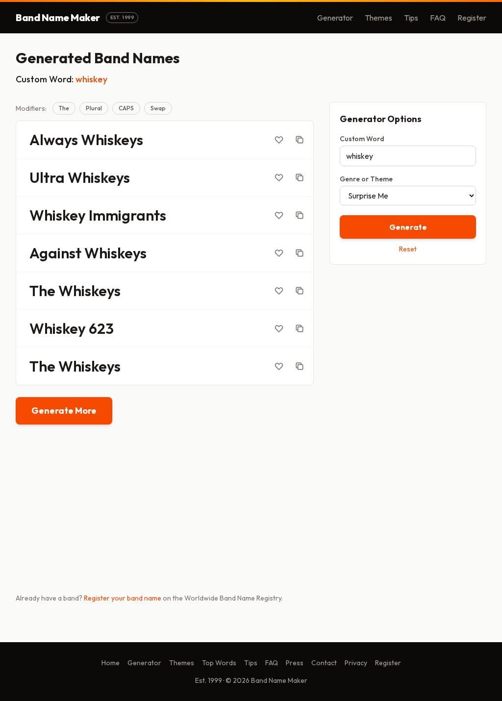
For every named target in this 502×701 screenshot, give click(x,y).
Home (110, 662)
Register (471, 18)
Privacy (356, 662)
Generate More (64, 410)
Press (294, 662)
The (64, 108)
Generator (335, 18)
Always (53, 139)
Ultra (47, 177)
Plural (94, 108)
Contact (324, 662)
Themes (378, 18)
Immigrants (127, 215)
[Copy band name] (299, 140)
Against (55, 253)
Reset (408, 249)
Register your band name (122, 598)
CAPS (126, 108)
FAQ (438, 18)
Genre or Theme (366, 179)
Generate (408, 227)
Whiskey (57, 215)
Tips (411, 18)
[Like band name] (279, 140)
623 (101, 328)
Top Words (219, 662)
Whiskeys (112, 139)
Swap (158, 108)
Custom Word (362, 138)
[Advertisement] (407, 341)
